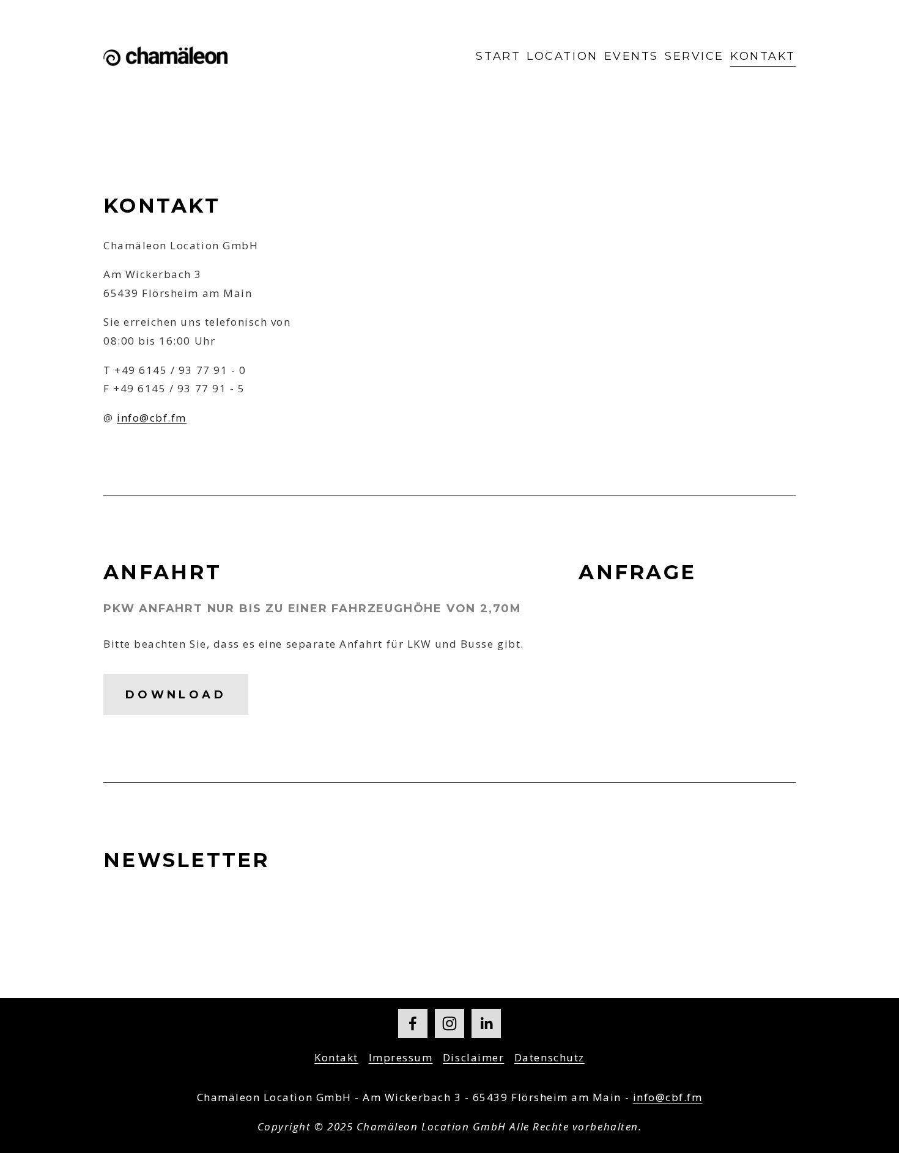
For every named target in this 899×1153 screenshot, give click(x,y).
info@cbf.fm (152, 418)
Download (175, 694)
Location (562, 56)
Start (498, 56)
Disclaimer (473, 1057)
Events (631, 56)
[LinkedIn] (486, 1023)
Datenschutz (549, 1057)
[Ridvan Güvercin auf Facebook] (412, 1023)
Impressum (401, 1057)
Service (694, 56)
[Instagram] (449, 1023)
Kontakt (763, 56)
